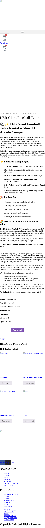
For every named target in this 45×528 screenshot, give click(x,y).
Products (8, 113)
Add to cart (17, 330)
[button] (22, 32)
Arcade (15, 113)
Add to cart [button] (6, 383)
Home (2, 113)
